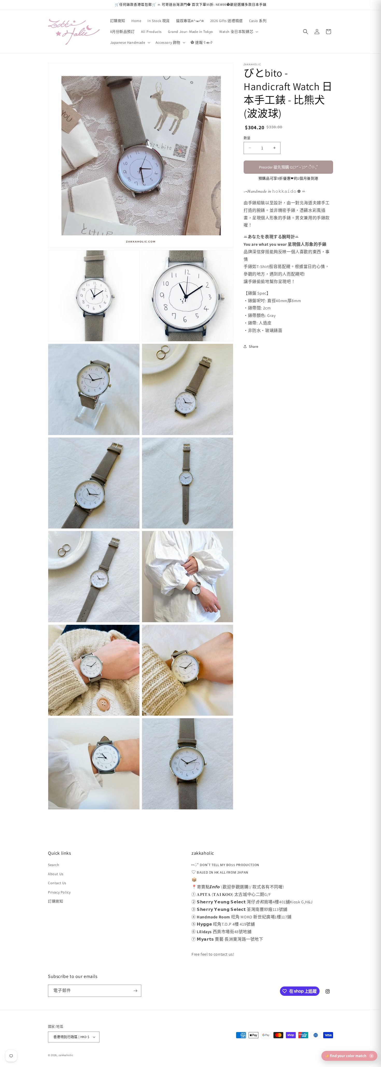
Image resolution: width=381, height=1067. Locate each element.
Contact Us (57, 883)
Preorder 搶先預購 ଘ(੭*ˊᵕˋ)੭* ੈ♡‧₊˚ (288, 167)
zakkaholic (66, 1055)
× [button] (371, 1056)
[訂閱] (135, 991)
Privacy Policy (59, 892)
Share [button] (253, 346)
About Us (56, 874)
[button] (238, 31)
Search (53, 864)
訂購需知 (55, 901)
